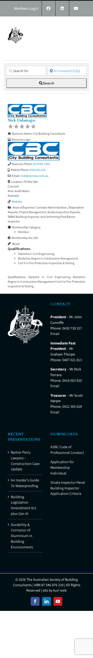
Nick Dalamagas (22, 120)
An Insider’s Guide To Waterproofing (25, 483)
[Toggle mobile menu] (82, 24)
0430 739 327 (72, 328)
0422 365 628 (72, 406)
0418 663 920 (72, 380)
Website (17, 201)
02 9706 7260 (41, 164)
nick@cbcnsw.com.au (34, 176)
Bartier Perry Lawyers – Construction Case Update (25, 460)
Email (54, 333)
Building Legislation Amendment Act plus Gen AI (23, 505)
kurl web (60, 590)
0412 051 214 (37, 170)
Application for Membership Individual (62, 467)
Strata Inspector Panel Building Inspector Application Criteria (67, 488)
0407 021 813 (72, 359)
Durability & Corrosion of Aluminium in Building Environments (22, 535)
